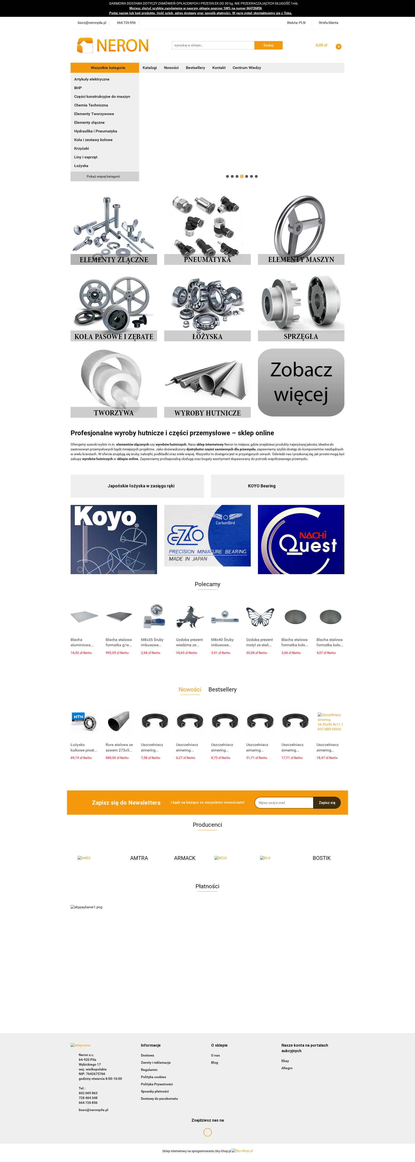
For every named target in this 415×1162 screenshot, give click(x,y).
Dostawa (147, 1055)
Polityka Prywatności (157, 1084)
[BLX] (230, 858)
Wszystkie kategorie (107, 67)
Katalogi (150, 67)
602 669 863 (88, 1093)
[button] (151, 1045)
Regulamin (149, 1070)
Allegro (287, 1068)
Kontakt (219, 67)
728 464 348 (88, 1098)
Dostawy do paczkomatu (159, 1098)
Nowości (171, 67)
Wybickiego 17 (90, 1064)
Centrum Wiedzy (247, 67)
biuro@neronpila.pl (93, 1110)
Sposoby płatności (155, 1091)
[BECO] (185, 858)
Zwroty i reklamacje (156, 1062)
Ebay (285, 1061)
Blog (214, 1062)
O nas (215, 1055)
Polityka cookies (153, 1077)
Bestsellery (195, 67)
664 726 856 (88, 1103)
